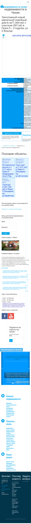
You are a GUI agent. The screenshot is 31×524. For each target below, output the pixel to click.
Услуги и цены (10, 461)
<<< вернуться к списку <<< (9, 145)
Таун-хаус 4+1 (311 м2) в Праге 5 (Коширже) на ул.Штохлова (22, 170)
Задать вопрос (26, 477)
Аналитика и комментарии (10, 439)
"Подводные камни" (9, 445)
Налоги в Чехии (10, 443)
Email (3, 221)
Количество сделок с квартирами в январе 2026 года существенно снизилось (15, 503)
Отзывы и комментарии (10, 467)
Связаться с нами (11, 470)
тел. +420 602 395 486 (5, 486)
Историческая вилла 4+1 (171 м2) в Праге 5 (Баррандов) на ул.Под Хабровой (8, 171)
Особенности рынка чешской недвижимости (10, 430)
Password (5, 227)
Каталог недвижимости (13, 397)
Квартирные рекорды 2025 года (15, 512)
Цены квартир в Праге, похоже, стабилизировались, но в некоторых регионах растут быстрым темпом (16, 489)
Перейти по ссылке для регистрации (11, 209)
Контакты (7, 476)
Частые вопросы (10, 441)
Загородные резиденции (9, 409)
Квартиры (9, 403)
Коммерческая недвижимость (10, 412)
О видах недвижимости (10, 434)
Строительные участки (10, 415)
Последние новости (18, 477)
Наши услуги (9, 456)
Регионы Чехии (10, 436)
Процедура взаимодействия (10, 464)
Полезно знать (10, 422)
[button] (2, 368)
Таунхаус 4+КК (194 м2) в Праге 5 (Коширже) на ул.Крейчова (8, 190)
